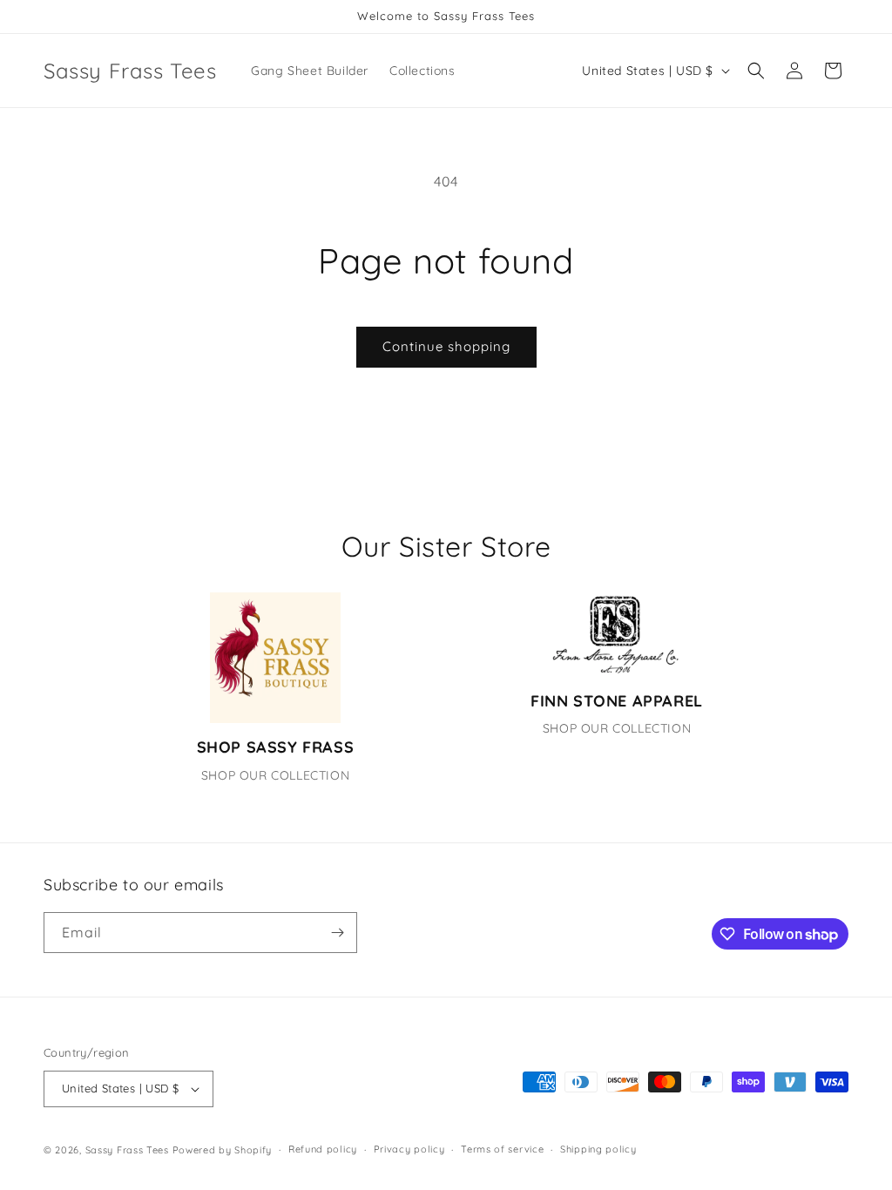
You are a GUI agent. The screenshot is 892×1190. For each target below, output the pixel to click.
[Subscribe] (337, 932)
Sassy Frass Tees (127, 1150)
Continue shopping (446, 346)
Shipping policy (598, 1149)
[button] (756, 70)
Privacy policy (409, 1149)
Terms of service (502, 1149)
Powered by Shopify (222, 1150)
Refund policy (322, 1149)
